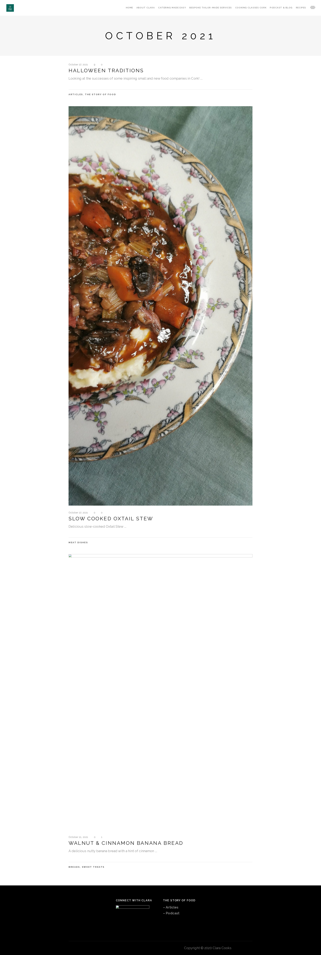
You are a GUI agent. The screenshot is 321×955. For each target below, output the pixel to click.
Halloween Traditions (106, 70)
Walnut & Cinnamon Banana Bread (126, 843)
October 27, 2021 (78, 64)
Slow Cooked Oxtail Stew (111, 518)
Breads (74, 867)
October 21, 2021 (78, 837)
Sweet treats (93, 867)
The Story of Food (100, 94)
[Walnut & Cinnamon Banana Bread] (160, 692)
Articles (76, 94)
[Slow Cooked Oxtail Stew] (160, 306)
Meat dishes (78, 542)
